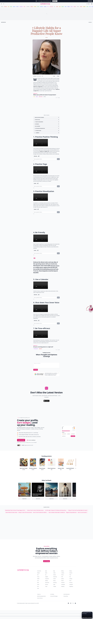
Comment (35, 369)
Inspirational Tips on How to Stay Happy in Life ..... (15, 510)
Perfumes (5, 6)
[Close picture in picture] (82, 612)
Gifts (62, 576)
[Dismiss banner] (58, 373)
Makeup (46, 580)
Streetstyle (21, 6)
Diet (89, 6)
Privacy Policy (66, 596)
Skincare (46, 584)
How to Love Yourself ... (82, 512)
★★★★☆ (90, 22)
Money (2, 6)
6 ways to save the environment (25, 512)
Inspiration (47, 578)
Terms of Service (40, 598)
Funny (87, 6)
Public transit (40, 96)
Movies (72, 6)
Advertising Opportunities (41, 596)
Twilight (68, 6)
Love (8, 6)
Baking (62, 570)
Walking (45, 96)
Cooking (35, 6)
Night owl (40, 348)
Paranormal (47, 582)
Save (54, 76)
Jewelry (63, 6)
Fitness (78, 6)
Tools (38, 588)
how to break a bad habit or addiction (57, 512)
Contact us (39, 594)
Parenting (55, 582)
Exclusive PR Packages (54, 596)
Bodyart (75, 6)
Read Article (26, 499)
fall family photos (54, 265)
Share (58, 76)
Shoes (38, 584)
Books (46, 572)
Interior (17, 6)
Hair (48, 6)
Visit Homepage (46, 561)
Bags (11, 6)
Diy (54, 6)
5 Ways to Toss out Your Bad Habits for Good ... (78, 510)
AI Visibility (52, 594)
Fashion (54, 574)
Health (38, 578)
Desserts (14, 6)
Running (45, 6)
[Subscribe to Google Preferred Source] (39, 374)
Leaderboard (63, 436)
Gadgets (84, 6)
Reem (35, 76)
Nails (38, 582)
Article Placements (67, 594)
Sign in (35, 442)
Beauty (81, 6)
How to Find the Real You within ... (40, 512)
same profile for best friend (11, 512)
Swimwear (41, 6)
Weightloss (71, 586)
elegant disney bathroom (71, 512)
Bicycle (37, 96)
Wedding (62, 586)
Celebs (57, 6)
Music (24, 6)
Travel (38, 6)
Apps (59, 6)
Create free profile (21, 440)
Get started (73, 436)
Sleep (65, 6)
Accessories (51, 6)
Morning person (36, 348)
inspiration (3, 22)
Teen (38, 586)
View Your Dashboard (31, 440)
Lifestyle (32, 6)
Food (70, 574)
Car (34, 96)
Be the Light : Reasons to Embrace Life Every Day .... (56, 510)
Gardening (27, 6)
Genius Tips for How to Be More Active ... (35, 510)
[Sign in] (91, 4)
